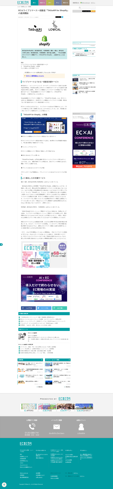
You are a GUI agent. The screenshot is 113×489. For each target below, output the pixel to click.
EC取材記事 (23, 458)
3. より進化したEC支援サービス (30, 68)
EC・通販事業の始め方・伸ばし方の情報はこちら (86, 455)
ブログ (21, 462)
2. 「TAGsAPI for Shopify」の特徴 (30, 66)
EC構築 (29, 6)
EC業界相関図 (54, 476)
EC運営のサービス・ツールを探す (57, 454)
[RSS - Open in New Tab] (93, 11)
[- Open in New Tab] (84, 116)
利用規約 (22, 475)
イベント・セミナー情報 (52, 359)
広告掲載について (40, 475)
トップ (19, 6)
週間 (90, 50)
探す (50, 2)
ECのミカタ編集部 (32, 333)
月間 (94, 50)
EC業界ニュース (24, 6)
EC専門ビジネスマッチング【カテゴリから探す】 (57, 458)
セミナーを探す (69, 454)
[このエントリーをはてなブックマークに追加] (62, 17)
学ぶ (57, 2)
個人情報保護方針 (24, 477)
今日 (86, 50)
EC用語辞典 (68, 462)
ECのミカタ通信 (55, 478)
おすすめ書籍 (68, 460)
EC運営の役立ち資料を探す (71, 457)
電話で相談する (39, 457)
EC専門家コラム (24, 460)
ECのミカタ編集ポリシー (26, 467)
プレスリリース (24, 465)
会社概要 (38, 473)
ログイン (76, 473)
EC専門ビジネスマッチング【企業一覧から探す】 (57, 461)
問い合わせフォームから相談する (42, 455)
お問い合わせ (39, 477)
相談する (42, 2)
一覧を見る (40, 386)
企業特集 (20, 359)
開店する (65, 2)
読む (34, 2)
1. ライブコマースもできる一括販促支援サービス (34, 64)
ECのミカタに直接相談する (86, 458)
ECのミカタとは (24, 473)
